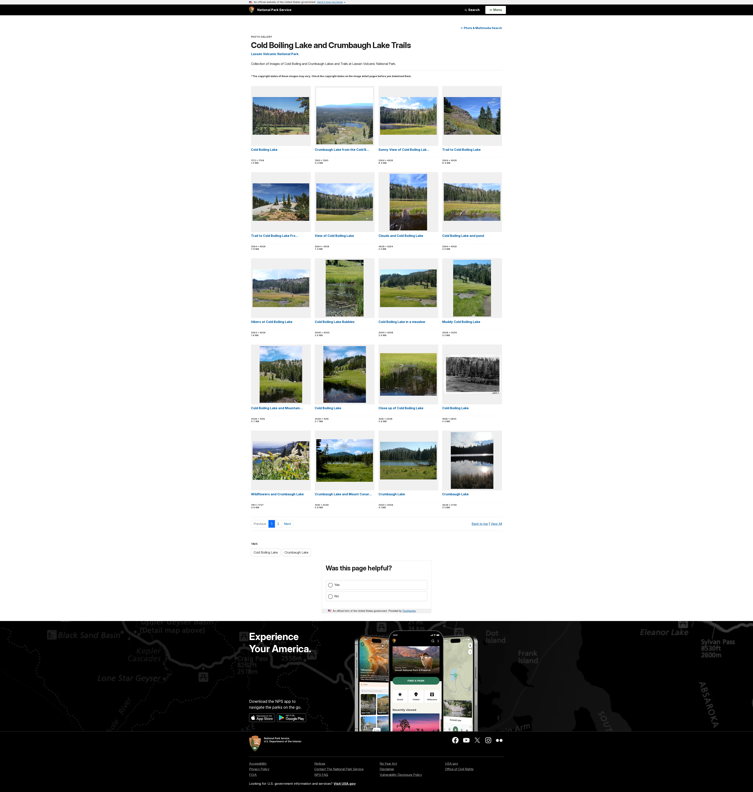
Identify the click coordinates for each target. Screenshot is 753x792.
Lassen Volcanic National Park (274, 54)
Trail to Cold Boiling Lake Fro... (274, 236)
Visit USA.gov (345, 784)
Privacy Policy (259, 769)
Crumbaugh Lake (391, 494)
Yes (337, 585)
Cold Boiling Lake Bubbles (335, 322)
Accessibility (258, 764)
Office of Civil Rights (459, 769)
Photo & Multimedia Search (482, 28)
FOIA (253, 775)
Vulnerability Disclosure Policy (401, 775)
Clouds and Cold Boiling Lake (400, 236)
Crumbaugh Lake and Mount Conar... (343, 494)
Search (473, 10)
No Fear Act (388, 764)
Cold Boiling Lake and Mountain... (277, 408)
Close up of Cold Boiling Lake (400, 408)
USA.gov (451, 764)
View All (496, 524)
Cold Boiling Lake (264, 150)
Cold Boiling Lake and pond (463, 236)
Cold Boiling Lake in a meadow (401, 322)
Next (287, 524)
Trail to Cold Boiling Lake (461, 150)
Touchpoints (409, 611)
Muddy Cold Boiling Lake (461, 322)
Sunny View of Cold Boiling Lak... (403, 150)
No (336, 596)
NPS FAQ (321, 775)
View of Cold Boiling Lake (334, 236)
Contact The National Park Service (339, 769)
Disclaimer (387, 769)
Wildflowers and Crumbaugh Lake (277, 494)
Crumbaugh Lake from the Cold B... (342, 150)
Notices (319, 764)
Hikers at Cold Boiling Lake (271, 322)
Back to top (480, 524)
